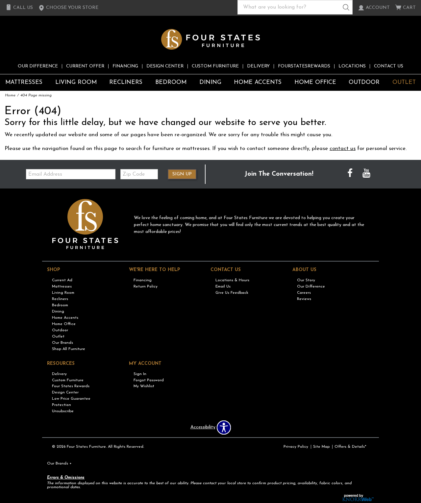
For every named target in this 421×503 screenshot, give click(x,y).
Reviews (304, 299)
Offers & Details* (350, 447)
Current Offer (85, 66)
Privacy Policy (296, 447)
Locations (352, 66)
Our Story (306, 280)
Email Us (223, 287)
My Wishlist (144, 386)
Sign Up (182, 174)
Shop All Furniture (68, 349)
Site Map (321, 447)
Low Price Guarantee (71, 399)
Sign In (140, 374)
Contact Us (388, 66)
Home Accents (258, 82)
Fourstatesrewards (304, 66)
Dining (210, 82)
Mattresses (23, 82)
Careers (304, 293)
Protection (61, 405)
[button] (68, 8)
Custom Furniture (215, 66)
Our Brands (62, 343)
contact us (343, 148)
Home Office (315, 82)
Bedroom (170, 82)
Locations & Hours (232, 280)
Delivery (258, 66)
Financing (125, 66)
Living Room (76, 82)
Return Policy (146, 287)
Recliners (125, 82)
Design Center (165, 66)
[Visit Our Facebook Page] (351, 174)
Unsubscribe (63, 411)
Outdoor (364, 82)
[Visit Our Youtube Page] (366, 174)
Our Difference (38, 66)
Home (10, 95)
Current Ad (62, 280)
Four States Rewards (70, 386)
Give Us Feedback (231, 293)
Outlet (404, 82)
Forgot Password (149, 380)
